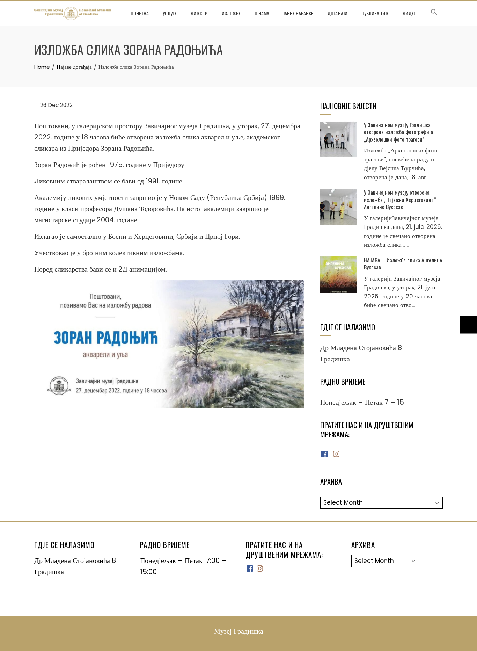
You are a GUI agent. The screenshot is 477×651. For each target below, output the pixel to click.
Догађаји (337, 13)
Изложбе (231, 13)
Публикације (375, 13)
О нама (262, 13)
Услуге (170, 13)
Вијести (199, 13)
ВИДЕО (410, 13)
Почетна (140, 13)
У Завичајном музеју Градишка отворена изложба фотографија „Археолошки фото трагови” (398, 132)
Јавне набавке (298, 13)
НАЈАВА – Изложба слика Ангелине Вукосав (403, 263)
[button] (434, 13)
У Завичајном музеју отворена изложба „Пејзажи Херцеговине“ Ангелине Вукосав (400, 199)
